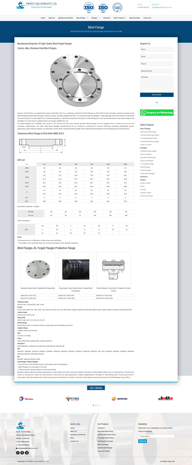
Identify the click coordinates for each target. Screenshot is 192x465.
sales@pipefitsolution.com (161, 7)
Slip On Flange (103, 444)
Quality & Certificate (65, 18)
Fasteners (106, 18)
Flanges (95, 18)
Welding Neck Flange (105, 441)
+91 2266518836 (23, 445)
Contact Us (147, 18)
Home (43, 18)
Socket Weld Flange (105, 448)
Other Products (119, 18)
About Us (52, 18)
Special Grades (134, 18)
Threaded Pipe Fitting (106, 438)
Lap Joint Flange (104, 451)
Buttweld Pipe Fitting (105, 431)
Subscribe (142, 441)
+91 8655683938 (143, 7)
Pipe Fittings (81, 18)
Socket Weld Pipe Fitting (106, 434)
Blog (72, 438)
